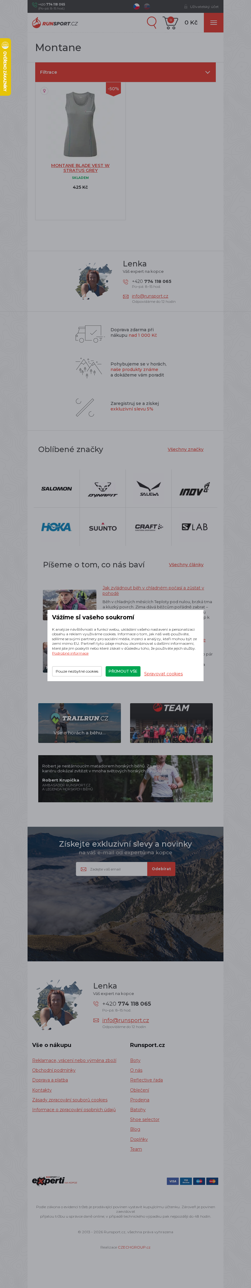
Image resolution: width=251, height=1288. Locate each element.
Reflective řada (146, 1080)
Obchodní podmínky (54, 1070)
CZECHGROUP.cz (134, 1247)
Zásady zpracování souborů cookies (69, 1100)
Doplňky (139, 1139)
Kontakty (42, 1090)
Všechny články (186, 564)
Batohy (138, 1109)
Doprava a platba (50, 1080)
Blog (135, 1129)
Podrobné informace (70, 653)
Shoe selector (144, 1119)
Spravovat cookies (163, 674)
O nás (136, 1070)
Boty (135, 1060)
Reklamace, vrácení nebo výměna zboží (74, 1060)
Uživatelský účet (204, 6)
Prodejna (139, 1100)
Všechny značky (186, 449)
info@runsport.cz (150, 296)
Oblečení (139, 1090)
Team (136, 1149)
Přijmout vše (123, 671)
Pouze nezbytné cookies (77, 671)
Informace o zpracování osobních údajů (74, 1109)
